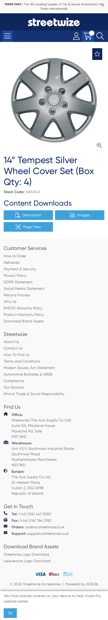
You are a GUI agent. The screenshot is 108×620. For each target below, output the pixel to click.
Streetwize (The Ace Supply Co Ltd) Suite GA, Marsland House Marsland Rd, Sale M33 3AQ (41, 426)
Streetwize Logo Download (26, 554)
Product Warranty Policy (24, 314)
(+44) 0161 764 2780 (32, 520)
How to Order (15, 256)
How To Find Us (16, 355)
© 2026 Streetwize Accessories (35, 584)
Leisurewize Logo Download (27, 561)
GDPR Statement (18, 282)
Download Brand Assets (24, 321)
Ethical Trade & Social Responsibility (34, 394)
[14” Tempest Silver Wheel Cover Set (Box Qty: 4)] (54, 100)
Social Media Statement (24, 288)
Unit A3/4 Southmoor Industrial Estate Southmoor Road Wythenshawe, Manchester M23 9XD (43, 454)
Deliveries (11, 262)
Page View (32, 227)
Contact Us (13, 348)
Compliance (14, 381)
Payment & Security (20, 269)
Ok (10, 613)
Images (83, 215)
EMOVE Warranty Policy (23, 308)
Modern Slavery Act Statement (29, 368)
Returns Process (17, 295)
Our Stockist (14, 387)
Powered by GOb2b (81, 584)
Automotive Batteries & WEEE (28, 374)
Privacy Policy (15, 275)
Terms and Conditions (22, 361)
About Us (11, 342)
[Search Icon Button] (100, 36)
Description (32, 215)
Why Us (10, 301)
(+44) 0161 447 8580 (31, 514)
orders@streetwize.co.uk (38, 527)
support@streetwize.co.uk (40, 533)
